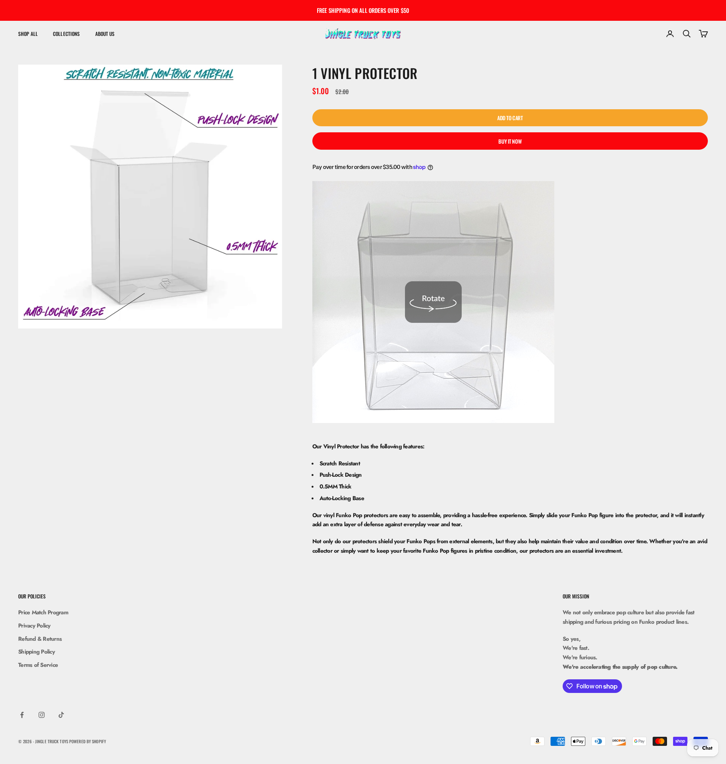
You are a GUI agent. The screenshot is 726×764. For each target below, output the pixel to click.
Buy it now (509, 141)
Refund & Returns (40, 639)
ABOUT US (105, 33)
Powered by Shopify (87, 741)
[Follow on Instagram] (41, 715)
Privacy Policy (34, 625)
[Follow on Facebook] (22, 715)
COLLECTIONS (66, 33)
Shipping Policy (36, 652)
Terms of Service (38, 665)
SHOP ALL (28, 33)
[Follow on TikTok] (61, 715)
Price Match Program (43, 612)
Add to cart (510, 118)
